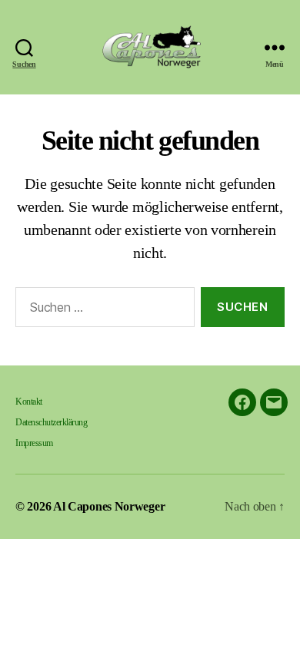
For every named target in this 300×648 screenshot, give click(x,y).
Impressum (34, 443)
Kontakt (28, 401)
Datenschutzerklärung (51, 422)
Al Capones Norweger (109, 506)
